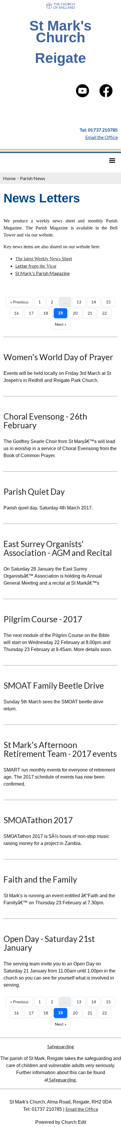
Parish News (32, 178)
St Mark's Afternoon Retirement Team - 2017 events (60, 749)
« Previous (19, 302)
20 (75, 313)
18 (45, 313)
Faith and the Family (40, 879)
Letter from (26, 266)
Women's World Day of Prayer (58, 357)
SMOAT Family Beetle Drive (54, 685)
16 (16, 313)
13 (79, 302)
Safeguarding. (62, 1079)
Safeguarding (60, 1046)
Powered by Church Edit (60, 1122)
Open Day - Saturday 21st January (49, 943)
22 (104, 313)
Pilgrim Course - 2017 (43, 619)
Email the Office (81, 1109)
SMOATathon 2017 (38, 820)
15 (108, 302)
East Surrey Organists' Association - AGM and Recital (58, 548)
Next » (60, 324)
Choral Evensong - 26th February (45, 420)
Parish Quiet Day (34, 492)
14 (93, 302)
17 (31, 313)
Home (9, 178)
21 (90, 313)
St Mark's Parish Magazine (42, 273)
